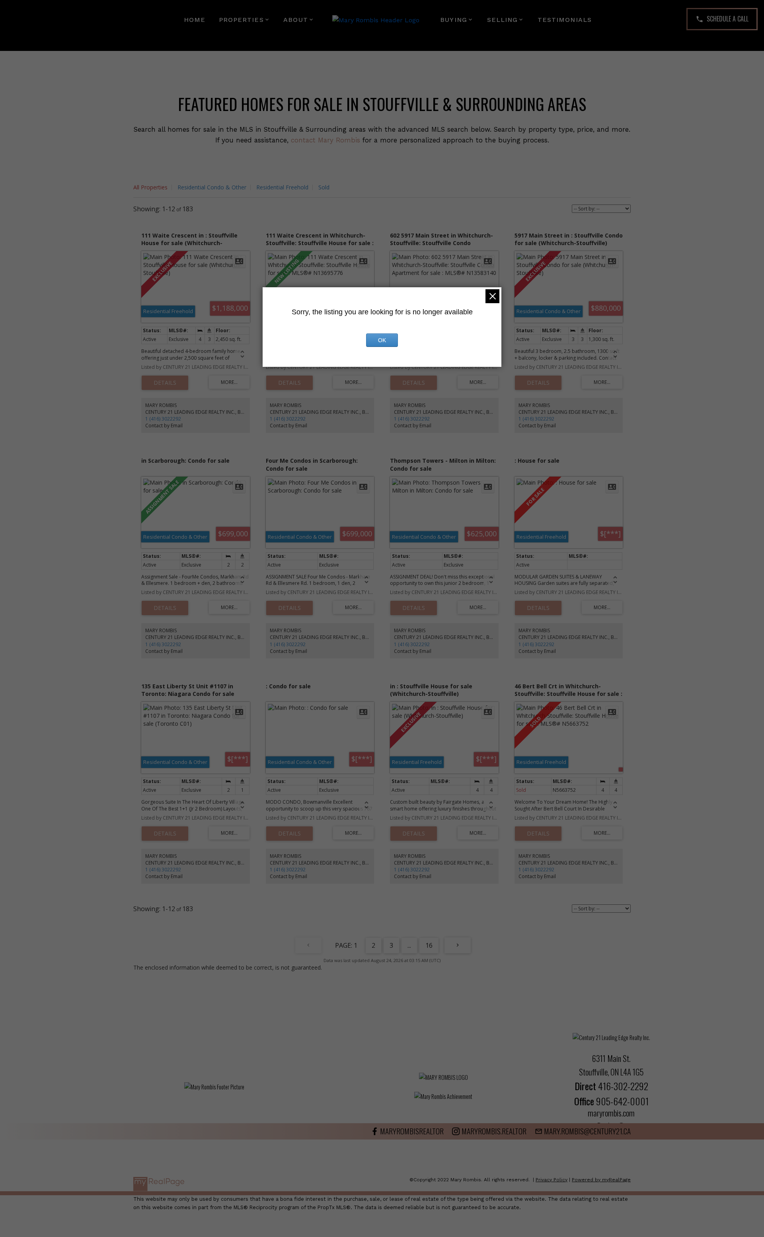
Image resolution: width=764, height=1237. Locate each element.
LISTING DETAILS (165, 383)
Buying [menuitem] (453, 19)
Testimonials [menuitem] (565, 19)
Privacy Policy (551, 1179)
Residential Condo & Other (211, 187)
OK (382, 340)
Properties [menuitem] (241, 19)
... (409, 945)
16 (429, 945)
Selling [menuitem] (502, 19)
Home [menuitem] (194, 19)
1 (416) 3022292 (163, 418)
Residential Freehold (282, 187)
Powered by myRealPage (601, 1179)
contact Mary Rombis (325, 140)
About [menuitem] (295, 19)
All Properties (150, 187)
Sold (323, 187)
